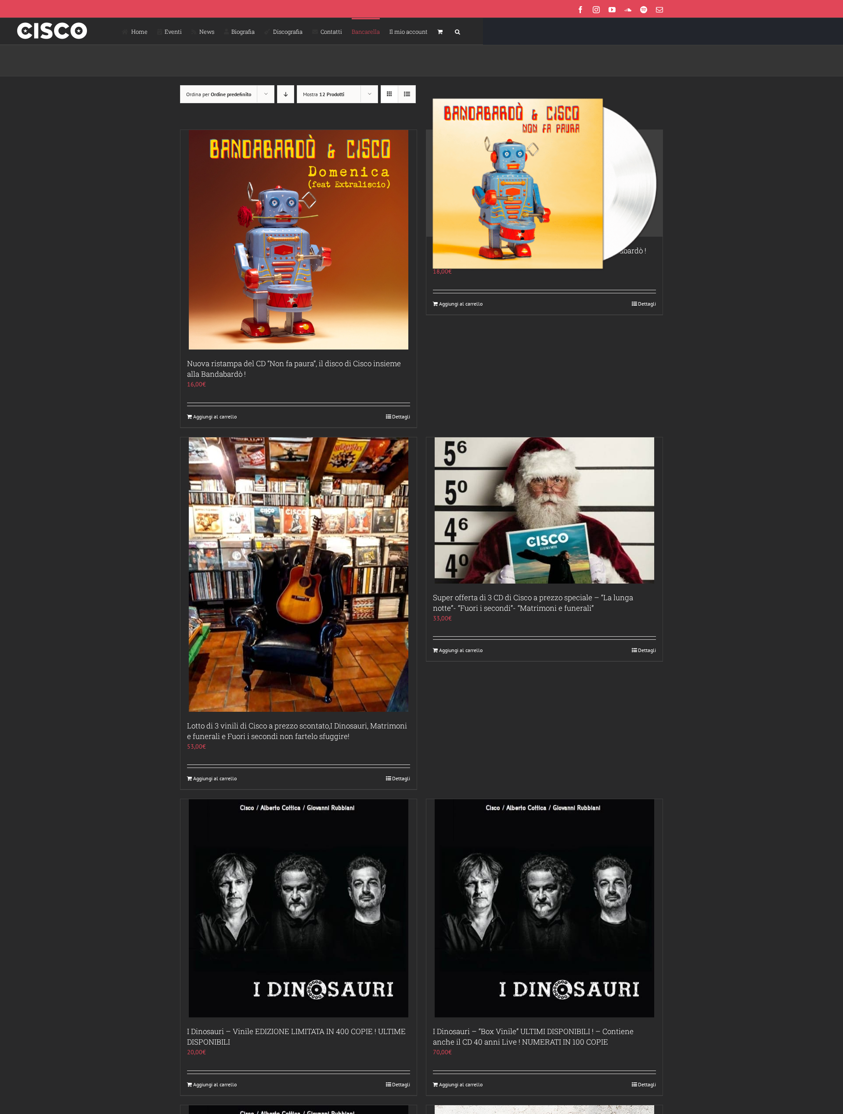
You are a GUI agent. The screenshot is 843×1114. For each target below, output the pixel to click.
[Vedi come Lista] (406, 94)
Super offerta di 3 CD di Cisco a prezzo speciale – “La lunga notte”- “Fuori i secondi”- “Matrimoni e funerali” (533, 602)
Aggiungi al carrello (215, 416)
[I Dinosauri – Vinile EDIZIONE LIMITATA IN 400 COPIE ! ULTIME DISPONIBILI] (298, 908)
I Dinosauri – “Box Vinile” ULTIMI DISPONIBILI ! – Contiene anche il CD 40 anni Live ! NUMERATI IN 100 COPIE (533, 1036)
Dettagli (401, 416)
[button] (457, 31)
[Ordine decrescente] (285, 94)
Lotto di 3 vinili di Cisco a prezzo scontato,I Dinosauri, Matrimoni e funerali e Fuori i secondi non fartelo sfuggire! (297, 731)
